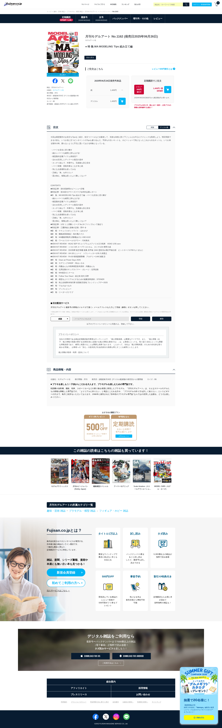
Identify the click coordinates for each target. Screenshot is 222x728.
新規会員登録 (66, 572)
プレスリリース (79, 694)
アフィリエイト (79, 688)
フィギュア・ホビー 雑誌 (113, 510)
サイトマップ (156, 702)
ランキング (125, 4)
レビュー (158, 18)
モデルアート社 (58, 90)
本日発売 (113, 4)
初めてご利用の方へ (66, 583)
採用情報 (143, 688)
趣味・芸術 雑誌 (59, 11)
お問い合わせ (143, 694)
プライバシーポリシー (78, 702)
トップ (49, 11)
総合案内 (111, 681)
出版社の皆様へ (128, 702)
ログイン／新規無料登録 (201, 4)
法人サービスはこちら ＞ (58, 590)
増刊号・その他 (140, 18)
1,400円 (113, 90)
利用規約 (64, 702)
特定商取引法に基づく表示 (99, 702)
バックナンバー (104, 11)
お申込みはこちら (124, 436)
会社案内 (116, 702)
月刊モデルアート (91, 11)
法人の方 (137, 4)
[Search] (186, 4)
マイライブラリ (99, 4)
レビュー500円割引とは (163, 69)
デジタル (94, 101)
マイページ (85, 4)
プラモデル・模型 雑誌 (75, 11)
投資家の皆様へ (142, 702)
